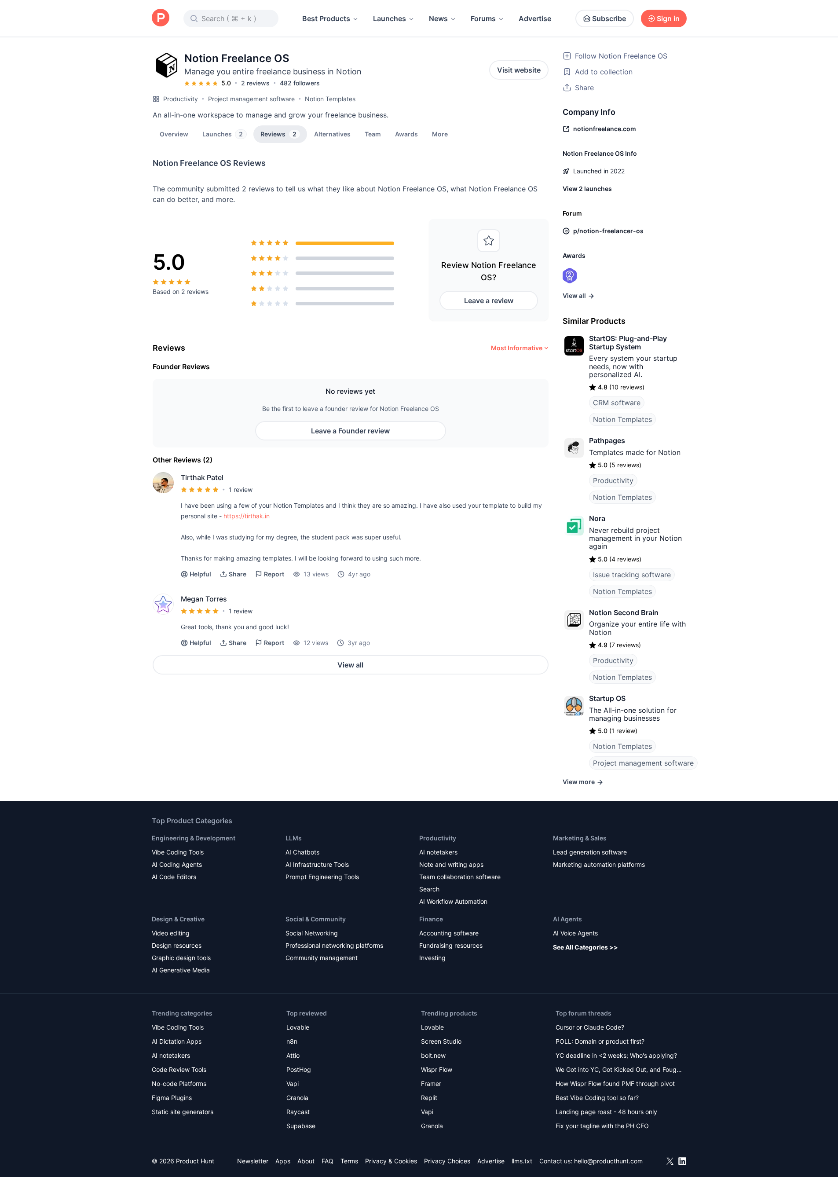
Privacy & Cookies (391, 1161)
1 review (240, 489)
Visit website (519, 70)
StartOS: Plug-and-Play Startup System (628, 342)
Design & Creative (178, 919)
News (438, 18)
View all (350, 664)
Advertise (535, 18)
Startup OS (607, 698)
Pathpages (607, 440)
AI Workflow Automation (453, 901)
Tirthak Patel (202, 477)
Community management (321, 957)
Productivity (180, 99)
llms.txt (522, 1161)
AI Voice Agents (575, 933)
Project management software (251, 99)
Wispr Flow (436, 1069)
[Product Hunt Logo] (160, 18)
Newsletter (252, 1161)
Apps (282, 1161)
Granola (297, 1097)
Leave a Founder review (350, 430)
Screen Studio (441, 1041)
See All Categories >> (585, 947)
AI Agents (567, 919)
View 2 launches (587, 188)
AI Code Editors (174, 876)
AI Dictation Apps (176, 1041)
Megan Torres (204, 598)
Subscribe (609, 18)
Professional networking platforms (334, 945)
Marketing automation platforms (599, 864)
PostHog (298, 1069)
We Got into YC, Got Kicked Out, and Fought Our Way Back (619, 1070)
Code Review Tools (179, 1069)
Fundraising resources (451, 945)
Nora (597, 518)
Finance (431, 919)
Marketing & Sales (580, 838)
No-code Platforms (179, 1083)
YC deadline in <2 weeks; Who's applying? (616, 1055)
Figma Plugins (172, 1097)
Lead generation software (590, 852)
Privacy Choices (447, 1161)
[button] (440, 133)
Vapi (292, 1083)
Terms (349, 1161)
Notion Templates (330, 99)
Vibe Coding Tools (178, 852)
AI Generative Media (181, 970)
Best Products (326, 18)
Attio (293, 1055)
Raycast (298, 1111)
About (306, 1161)
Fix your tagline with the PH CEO (602, 1125)
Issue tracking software (632, 574)
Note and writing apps (451, 864)
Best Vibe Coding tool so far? (597, 1097)
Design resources (176, 945)
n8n (291, 1041)
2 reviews (255, 83)
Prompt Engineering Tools (322, 876)
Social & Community (315, 919)
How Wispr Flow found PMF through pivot (615, 1083)
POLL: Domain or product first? (600, 1041)
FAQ (327, 1161)
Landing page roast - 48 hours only (606, 1111)
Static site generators (182, 1111)
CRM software (616, 402)
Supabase (300, 1125)
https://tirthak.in (246, 516)
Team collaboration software (460, 876)
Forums (483, 18)
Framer (431, 1083)
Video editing (171, 933)
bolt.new (433, 1055)
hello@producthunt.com (608, 1161)
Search (429, 889)
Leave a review (488, 300)
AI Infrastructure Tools (317, 864)
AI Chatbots (302, 852)
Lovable (297, 1027)
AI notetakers (438, 852)
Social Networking (311, 933)
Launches (389, 18)
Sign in (668, 18)
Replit (429, 1097)
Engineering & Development (193, 838)
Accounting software (449, 933)
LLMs (293, 838)
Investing (432, 957)
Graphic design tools (181, 957)
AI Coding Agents (177, 864)
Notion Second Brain (624, 612)
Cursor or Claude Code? (590, 1027)
